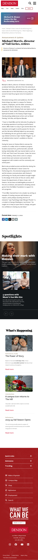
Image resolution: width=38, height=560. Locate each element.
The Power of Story (14, 356)
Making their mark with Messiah (18, 257)
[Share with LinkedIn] (6, 219)
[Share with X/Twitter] (9, 219)
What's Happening (27, 31)
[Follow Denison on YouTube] (22, 544)
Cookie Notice (15, 555)
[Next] (11, 313)
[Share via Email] (13, 219)
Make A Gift (19, 522)
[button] (30, 3)
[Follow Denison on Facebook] (16, 544)
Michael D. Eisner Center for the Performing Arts (18, 28)
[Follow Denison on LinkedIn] (28, 544)
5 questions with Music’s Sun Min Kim (13, 296)
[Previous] (6, 313)
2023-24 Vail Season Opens (18, 419)
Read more (9, 369)
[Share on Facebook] (3, 219)
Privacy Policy (6, 555)
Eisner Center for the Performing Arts (11, 31)
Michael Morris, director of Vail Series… (11, 33)
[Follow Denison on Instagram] (10, 544)
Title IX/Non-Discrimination (10, 557)
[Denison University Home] (19, 532)
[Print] (16, 219)
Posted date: (7, 215)
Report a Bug (24, 555)
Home (3, 28)
